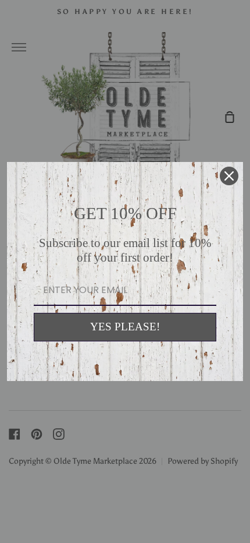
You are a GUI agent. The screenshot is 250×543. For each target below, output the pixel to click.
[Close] (229, 176)
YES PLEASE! (125, 326)
